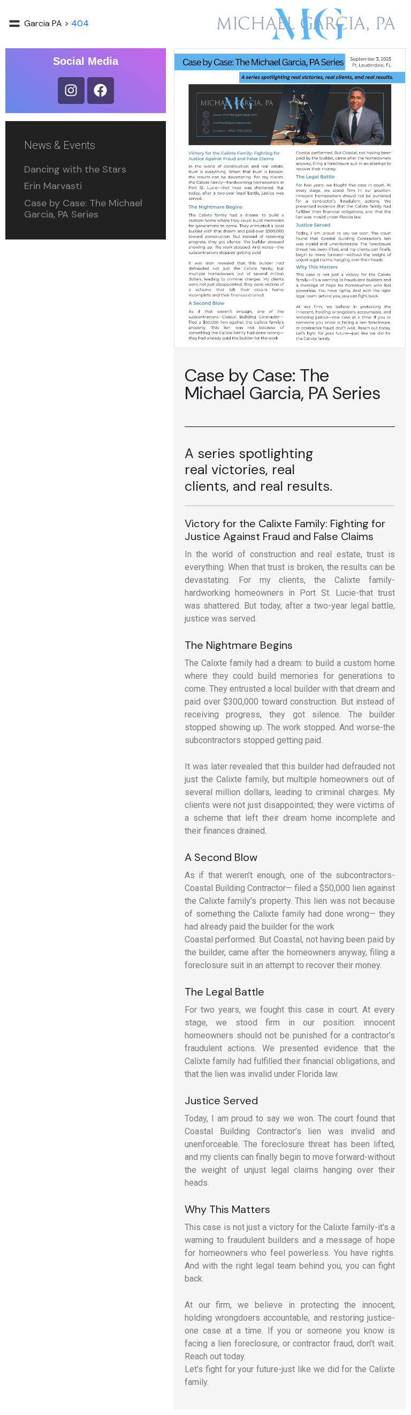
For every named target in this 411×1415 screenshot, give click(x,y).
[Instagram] (71, 90)
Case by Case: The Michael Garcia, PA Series (83, 209)
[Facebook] (100, 90)
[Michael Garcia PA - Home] (306, 24)
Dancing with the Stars (75, 169)
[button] (14, 24)
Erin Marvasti (53, 185)
